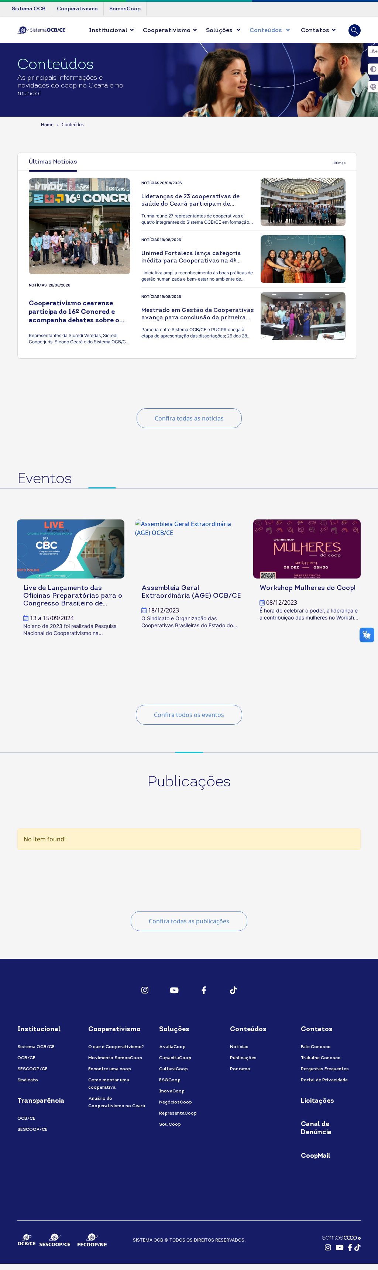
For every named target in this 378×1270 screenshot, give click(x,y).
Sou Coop (170, 1124)
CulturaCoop (173, 1069)
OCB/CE (26, 1058)
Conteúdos (267, 31)
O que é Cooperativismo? (116, 1047)
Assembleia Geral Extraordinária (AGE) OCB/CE (191, 592)
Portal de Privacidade (324, 1080)
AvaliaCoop (172, 1047)
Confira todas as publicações (189, 921)
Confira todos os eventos (189, 715)
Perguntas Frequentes (325, 1069)
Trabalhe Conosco (321, 1058)
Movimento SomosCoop (115, 1058)
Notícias (239, 1047)
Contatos (315, 31)
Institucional (108, 31)
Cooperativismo (166, 31)
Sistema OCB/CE (36, 1047)
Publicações (243, 1058)
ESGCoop (170, 1080)
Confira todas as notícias (189, 418)
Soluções (220, 31)
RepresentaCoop (178, 1113)
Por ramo (240, 1069)
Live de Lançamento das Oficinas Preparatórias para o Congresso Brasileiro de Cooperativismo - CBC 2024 (72, 596)
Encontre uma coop (109, 1069)
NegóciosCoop (175, 1102)
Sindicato (27, 1080)
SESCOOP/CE (32, 1069)
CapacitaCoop (175, 1058)
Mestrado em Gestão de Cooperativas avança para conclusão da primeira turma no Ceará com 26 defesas (197, 318)
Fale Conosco (316, 1047)
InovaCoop (172, 1091)
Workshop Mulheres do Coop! (307, 588)
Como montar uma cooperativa (108, 1084)
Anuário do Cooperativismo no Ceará (116, 1102)
